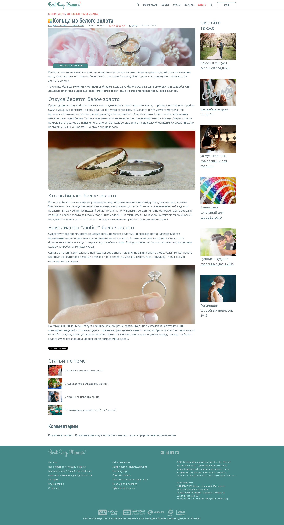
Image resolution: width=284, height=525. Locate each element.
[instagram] (167, 452)
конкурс (202, 4)
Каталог (53, 462)
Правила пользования (124, 483)
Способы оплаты (121, 475)
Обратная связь (121, 462)
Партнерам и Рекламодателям (129, 466)
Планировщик (56, 483)
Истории (53, 479)
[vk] (162, 452)
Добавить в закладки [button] (71, 65)
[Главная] (137, 6)
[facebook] (172, 452)
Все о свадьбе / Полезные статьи (82, 14)
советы (176, 4)
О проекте (54, 488)
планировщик (150, 4)
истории (189, 4)
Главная (52, 14)
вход (226, 4)
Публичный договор (123, 488)
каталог (165, 4)
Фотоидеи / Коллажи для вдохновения (70, 475)
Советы (61, 14)
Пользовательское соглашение (130, 479)
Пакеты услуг (119, 471)
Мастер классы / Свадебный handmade (70, 471)
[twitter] (177, 452)
